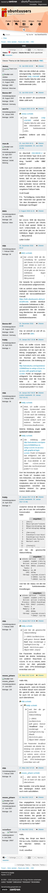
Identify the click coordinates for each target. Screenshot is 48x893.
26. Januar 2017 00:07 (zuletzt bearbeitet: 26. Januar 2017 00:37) (30, 395)
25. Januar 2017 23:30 (27, 340)
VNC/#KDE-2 (37, 153)
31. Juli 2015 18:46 (26, 93)
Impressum (26, 882)
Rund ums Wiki (23, 42)
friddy (4, 340)
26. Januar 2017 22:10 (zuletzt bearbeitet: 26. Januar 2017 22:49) (30, 499)
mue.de (5, 143)
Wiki (24, 21)
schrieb (30, 114)
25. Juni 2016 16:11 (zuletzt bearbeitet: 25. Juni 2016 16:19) (31, 145)
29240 (11, 101)
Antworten (8, 55)
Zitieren (41, 66)
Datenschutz (17, 882)
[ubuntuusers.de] (16, 13)
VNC (32, 42)
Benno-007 (7, 93)
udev (32, 334)
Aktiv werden (12, 42)
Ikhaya (31, 21)
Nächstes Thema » (39, 865)
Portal (8, 21)
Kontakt (9, 882)
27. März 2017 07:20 (26, 768)
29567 (11, 841)
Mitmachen (24, 27)
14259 (11, 117)
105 (10, 220)
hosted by (5, 2)
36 (10, 254)
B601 (4, 211)
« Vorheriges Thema (23, 865)
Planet (39, 21)
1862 (11, 85)
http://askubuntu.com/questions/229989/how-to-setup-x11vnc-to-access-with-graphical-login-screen (34, 447)
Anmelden (33, 4)
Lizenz (3, 882)
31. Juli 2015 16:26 (26, 66)
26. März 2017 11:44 (26, 675)
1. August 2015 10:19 (26, 109)
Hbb (4, 246)
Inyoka (12, 873)
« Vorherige (12, 50)
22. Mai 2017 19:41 (26, 830)
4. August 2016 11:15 (26, 211)
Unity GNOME (33, 76)
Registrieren (42, 4)
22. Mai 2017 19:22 (26, 797)
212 (10, 158)
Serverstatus (35, 882)
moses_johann (8, 675)
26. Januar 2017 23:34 (27, 621)
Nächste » (41, 50)
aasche (5, 109)
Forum (16, 21)
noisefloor (6, 829)
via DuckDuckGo (41, 35)
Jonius (5, 66)
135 (10, 690)
